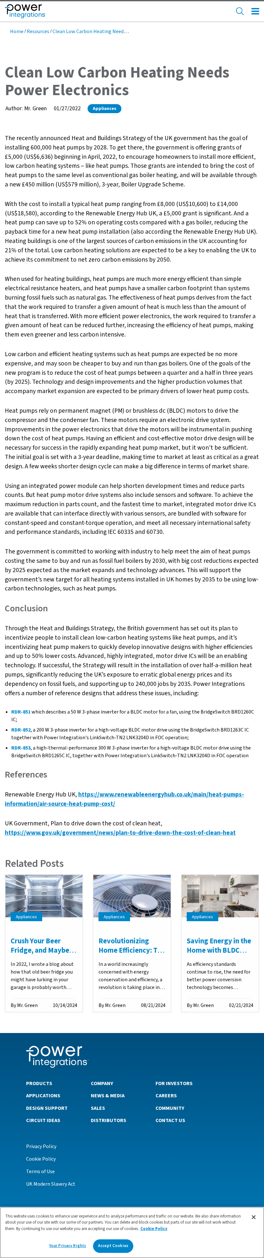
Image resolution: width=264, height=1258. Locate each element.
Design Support (47, 1108)
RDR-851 (21, 711)
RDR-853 (21, 747)
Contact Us (170, 1120)
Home (17, 31)
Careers (166, 1095)
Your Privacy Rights (67, 1246)
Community (170, 1108)
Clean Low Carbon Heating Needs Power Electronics (109, 31)
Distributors (108, 1120)
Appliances (104, 108)
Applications (43, 1095)
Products (39, 1083)
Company (102, 1083)
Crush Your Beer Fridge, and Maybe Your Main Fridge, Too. (40, 955)
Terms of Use (40, 1171)
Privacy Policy (41, 1146)
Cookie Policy (41, 1159)
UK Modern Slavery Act (50, 1184)
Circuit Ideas (43, 1120)
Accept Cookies (113, 1246)
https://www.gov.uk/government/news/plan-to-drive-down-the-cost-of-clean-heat (120, 832)
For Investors (174, 1083)
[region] (132, 1232)
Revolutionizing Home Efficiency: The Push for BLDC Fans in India (132, 955)
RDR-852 (21, 729)
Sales (98, 1108)
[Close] (254, 1217)
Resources (38, 31)
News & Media (108, 1095)
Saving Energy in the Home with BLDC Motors (219, 950)
